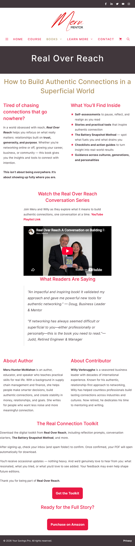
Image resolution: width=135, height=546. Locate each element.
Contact (106, 39)
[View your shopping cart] (120, 39)
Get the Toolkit (67, 493)
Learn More (78, 39)
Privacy (127, 540)
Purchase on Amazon (67, 524)
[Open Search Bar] (128, 39)
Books (52, 39)
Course (34, 39)
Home (18, 39)
